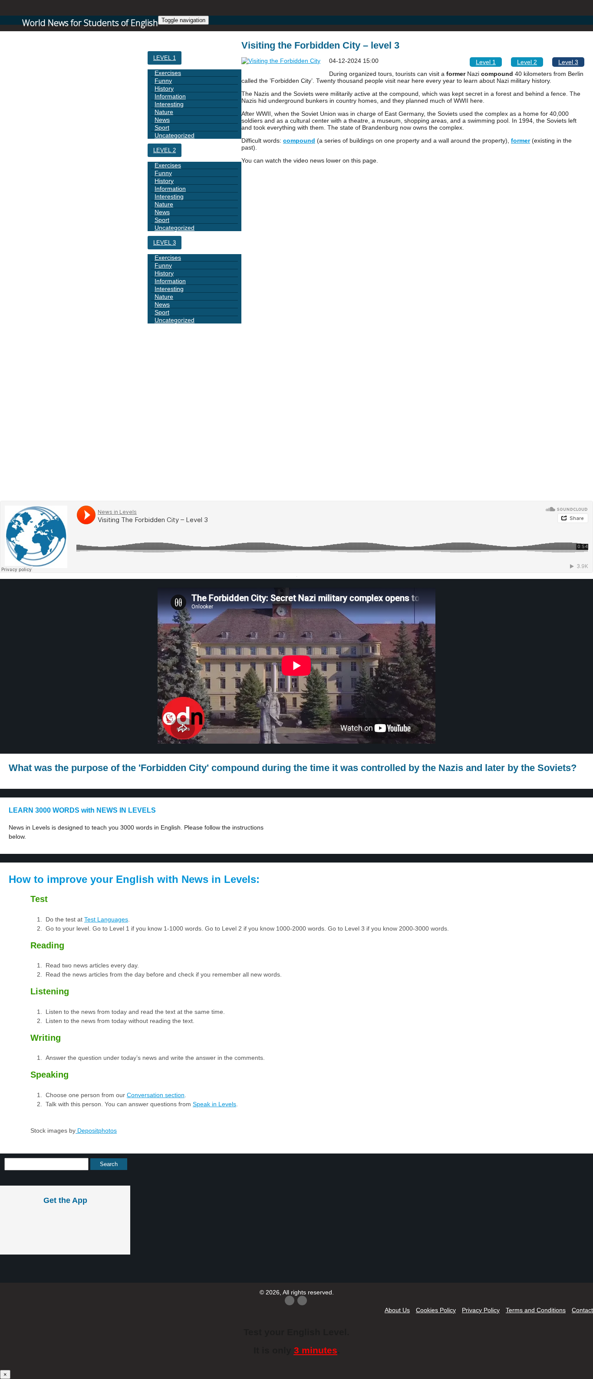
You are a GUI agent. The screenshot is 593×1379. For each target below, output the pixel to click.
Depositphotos (96, 1130)
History (164, 88)
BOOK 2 (164, 401)
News (162, 119)
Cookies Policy (436, 1310)
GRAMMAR (168, 379)
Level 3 (164, 242)
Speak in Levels (214, 1104)
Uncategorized (174, 135)
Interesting (169, 104)
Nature (164, 111)
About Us (397, 1310)
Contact (582, 1310)
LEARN (162, 423)
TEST (160, 490)
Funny (163, 80)
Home (161, 36)
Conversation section (155, 1094)
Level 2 (164, 150)
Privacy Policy (481, 1310)
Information (170, 96)
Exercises (168, 72)
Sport (162, 127)
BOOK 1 (164, 357)
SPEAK (163, 467)
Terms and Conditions (536, 1310)
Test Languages (106, 919)
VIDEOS (164, 445)
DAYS (160, 335)
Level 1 (164, 58)
